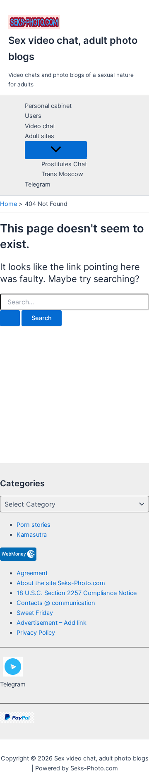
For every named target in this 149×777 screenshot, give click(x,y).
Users (33, 116)
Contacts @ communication (56, 603)
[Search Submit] (10, 318)
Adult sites (39, 136)
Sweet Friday (35, 613)
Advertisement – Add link (52, 622)
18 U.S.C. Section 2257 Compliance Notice (77, 593)
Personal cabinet (48, 106)
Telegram (37, 184)
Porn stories (33, 524)
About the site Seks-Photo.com (61, 583)
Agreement (32, 573)
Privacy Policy (36, 632)
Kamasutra (32, 534)
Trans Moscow (62, 174)
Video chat (40, 126)
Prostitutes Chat (64, 164)
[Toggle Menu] (56, 150)
